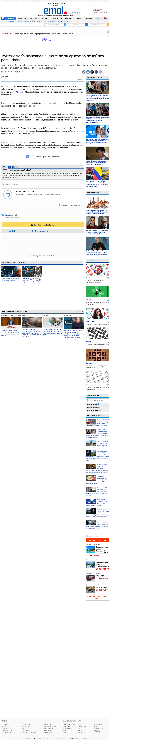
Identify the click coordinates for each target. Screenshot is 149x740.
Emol (4, 1)
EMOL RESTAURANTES (29, 732)
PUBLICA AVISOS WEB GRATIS (98, 540)
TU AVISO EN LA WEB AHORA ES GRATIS (98, 597)
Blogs (21, 1)
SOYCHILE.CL (81, 732)
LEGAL (65, 732)
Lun (106, 1)
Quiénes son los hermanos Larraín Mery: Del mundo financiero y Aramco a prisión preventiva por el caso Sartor (97, 141)
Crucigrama (90, 321)
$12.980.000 (102, 590)
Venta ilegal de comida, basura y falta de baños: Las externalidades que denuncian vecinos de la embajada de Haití (97, 524)
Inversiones (42, 1)
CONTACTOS (47, 730)
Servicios (89, 18)
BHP (23, 315)
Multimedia (36, 21)
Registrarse (103, 12)
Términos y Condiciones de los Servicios (60, 738)
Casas (91, 1)
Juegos (90, 261)
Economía (22, 18)
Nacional (11, 18)
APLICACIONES (46, 41)
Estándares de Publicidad (80, 738)
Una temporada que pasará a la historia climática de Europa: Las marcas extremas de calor (97, 212)
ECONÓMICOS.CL (98, 724)
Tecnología (11, 21)
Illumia (46, 315)
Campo (33, 1)
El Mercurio (12, 1)
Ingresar (96, 12)
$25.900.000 (102, 578)
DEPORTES (5, 728)
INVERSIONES (81, 726)
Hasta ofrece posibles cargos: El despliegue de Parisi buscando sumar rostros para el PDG (97, 162)
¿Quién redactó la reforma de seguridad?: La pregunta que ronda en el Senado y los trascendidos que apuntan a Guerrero (97, 468)
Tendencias (69, 18)
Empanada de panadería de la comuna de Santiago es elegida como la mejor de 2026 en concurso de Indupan (97, 480)
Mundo (44, 18)
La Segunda (99, 1)
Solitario (89, 363)
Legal (27, 1)
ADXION (95, 726)
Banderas (89, 278)
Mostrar (55, 5)
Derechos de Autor (28, 738)
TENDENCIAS (26, 724)
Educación (19, 21)
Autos (50, 1)
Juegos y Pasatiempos (48, 21)
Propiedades (59, 1)
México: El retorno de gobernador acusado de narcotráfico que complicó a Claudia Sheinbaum (97, 232)
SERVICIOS (25, 726)
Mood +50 (67, 315)
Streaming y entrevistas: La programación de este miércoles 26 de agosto (43, 34)
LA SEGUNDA (81, 730)
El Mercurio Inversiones (11, 315)
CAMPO (79, 724)
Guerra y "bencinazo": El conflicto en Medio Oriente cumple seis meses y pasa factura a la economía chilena (97, 119)
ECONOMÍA (5, 726)
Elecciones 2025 (62, 21)
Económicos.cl (79, 1)
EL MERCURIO (67, 728)
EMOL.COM (66, 726)
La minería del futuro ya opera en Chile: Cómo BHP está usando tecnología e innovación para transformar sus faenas (31, 333)
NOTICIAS (5, 724)
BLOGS (65, 730)
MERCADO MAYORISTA (97, 731)
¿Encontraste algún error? (44, 157)
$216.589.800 (92, 555)
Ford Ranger (100, 576)
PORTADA (44, 39)
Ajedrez (89, 341)
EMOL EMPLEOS (48, 728)
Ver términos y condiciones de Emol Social (42, 256)
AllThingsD (21, 92)
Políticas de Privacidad (41, 738)
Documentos (28, 21)
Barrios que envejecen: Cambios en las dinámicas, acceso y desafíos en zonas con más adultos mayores (97, 98)
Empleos (68, 1)
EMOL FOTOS (26, 730)
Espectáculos (57, 18)
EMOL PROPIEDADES (49, 726)
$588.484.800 (102, 569)
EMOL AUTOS (47, 724)
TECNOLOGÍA (6, 732)
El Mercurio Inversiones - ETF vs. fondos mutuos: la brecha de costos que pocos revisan (10, 333)
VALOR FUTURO (98, 728)
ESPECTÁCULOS (7, 730)
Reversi (88, 300)
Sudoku (89, 385)
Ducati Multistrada (102, 587)
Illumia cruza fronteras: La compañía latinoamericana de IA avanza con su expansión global (53, 332)
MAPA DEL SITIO (47, 732)
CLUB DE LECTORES (69, 724)
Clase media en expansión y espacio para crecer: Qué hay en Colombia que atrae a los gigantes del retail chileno (97, 183)
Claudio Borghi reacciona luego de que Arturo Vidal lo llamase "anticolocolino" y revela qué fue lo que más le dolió (97, 433)
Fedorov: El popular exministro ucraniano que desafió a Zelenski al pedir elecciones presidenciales (97, 252)
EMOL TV (24, 728)
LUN (78, 728)
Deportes (33, 18)
